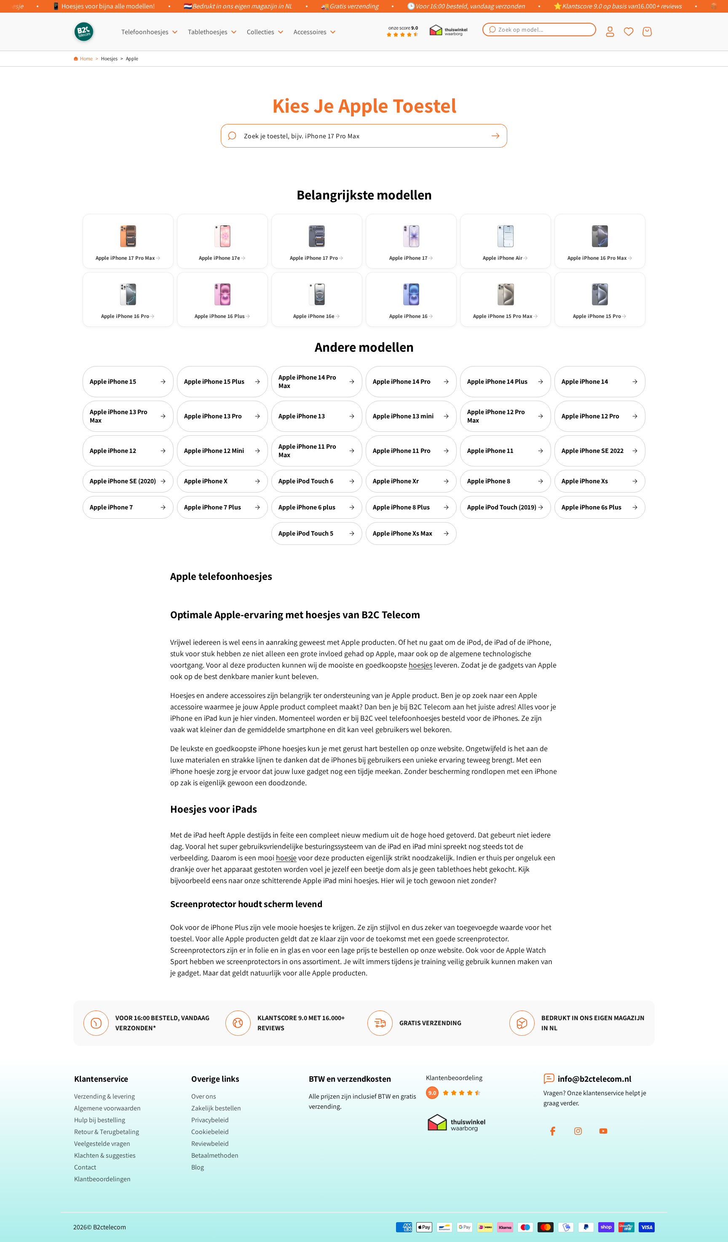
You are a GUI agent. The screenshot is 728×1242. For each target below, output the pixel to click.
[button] (539, 29)
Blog (197, 1167)
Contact (85, 1167)
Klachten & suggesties (105, 1155)
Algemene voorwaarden (107, 1108)
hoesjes (420, 665)
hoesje (286, 857)
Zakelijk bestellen (216, 1108)
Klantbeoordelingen (102, 1179)
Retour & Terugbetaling (106, 1131)
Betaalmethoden (214, 1155)
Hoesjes (109, 58)
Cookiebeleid (210, 1131)
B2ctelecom (109, 1227)
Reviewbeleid (210, 1143)
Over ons (203, 1096)
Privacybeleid (210, 1119)
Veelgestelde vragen (102, 1143)
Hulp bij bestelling (99, 1119)
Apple (132, 58)
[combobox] (539, 29)
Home (86, 58)
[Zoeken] (495, 136)
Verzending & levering (104, 1096)
